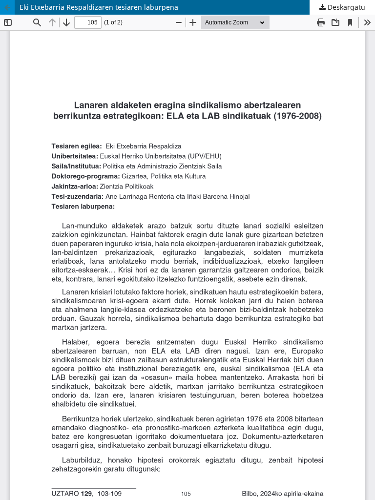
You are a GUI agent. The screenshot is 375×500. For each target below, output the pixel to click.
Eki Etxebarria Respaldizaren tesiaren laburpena (99, 7)
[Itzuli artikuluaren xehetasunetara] (7, 7)
